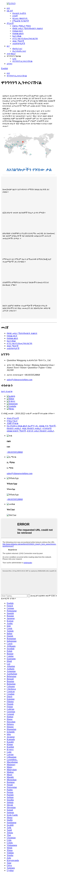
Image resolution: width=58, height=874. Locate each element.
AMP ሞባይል (12, 423)
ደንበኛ (15, 16)
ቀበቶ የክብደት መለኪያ (31, 428)
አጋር (14, 58)
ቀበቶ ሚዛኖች (18, 41)
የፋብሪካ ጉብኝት (19, 13)
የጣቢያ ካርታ (12, 421)
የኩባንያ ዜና (17, 48)
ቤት (8, 8)
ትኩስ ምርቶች (13, 418)
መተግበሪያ (11, 53)
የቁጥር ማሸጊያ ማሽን (21, 26)
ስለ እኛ (10, 11)
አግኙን (9, 63)
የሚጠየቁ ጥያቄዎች (20, 21)
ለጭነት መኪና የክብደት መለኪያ (40, 431)
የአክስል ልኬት (18, 33)
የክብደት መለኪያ (14, 428)
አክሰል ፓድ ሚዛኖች (47, 426)
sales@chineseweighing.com (19, 379)
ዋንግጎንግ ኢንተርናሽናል (22, 61)
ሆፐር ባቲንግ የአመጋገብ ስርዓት (25, 38)
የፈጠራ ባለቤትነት (20, 18)
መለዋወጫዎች (18, 43)
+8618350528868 (15, 452)
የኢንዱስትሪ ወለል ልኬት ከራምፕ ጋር (22, 426)
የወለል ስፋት (17, 31)
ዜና (8, 46)
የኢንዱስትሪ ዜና (19, 51)
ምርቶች (10, 23)
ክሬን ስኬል (16, 36)
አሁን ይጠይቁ (6, 391)
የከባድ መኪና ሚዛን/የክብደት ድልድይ (27, 28)
